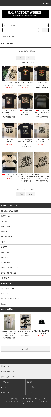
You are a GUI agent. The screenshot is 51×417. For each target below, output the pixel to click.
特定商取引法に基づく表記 (12, 401)
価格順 (26, 51)
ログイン (4, 387)
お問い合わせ (5, 392)
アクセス (29, 392)
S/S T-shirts (11, 36)
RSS (23, 403)
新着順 (32, 51)
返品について (41, 399)
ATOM (27, 403)
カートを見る (31, 387)
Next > (30, 58)
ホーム (4, 36)
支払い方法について (17, 399)
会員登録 (29, 382)
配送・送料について (30, 399)
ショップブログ (41, 401)
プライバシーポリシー (28, 401)
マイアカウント (6, 382)
